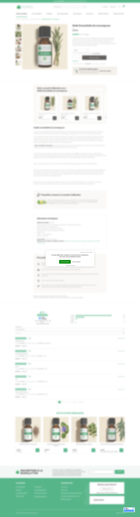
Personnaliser (76, 262)
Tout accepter (65, 262)
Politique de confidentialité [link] (70, 265)
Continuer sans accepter (86, 252)
